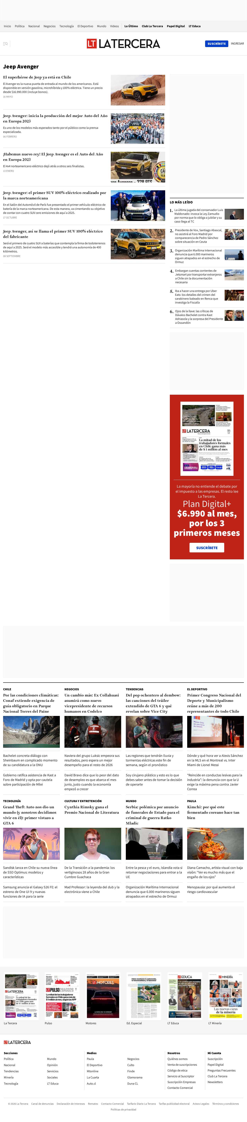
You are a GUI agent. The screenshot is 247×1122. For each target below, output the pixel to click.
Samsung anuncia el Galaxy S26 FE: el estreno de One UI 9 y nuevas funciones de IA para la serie (30, 892)
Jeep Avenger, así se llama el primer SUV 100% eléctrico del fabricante (53, 234)
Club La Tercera (152, 26)
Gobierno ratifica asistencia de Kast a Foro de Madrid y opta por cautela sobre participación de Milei (29, 779)
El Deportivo (85, 26)
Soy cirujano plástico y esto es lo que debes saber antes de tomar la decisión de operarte (154, 779)
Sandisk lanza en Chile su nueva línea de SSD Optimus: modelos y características (30, 872)
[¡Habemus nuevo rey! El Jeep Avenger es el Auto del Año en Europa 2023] (138, 167)
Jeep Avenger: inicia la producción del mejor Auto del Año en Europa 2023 (55, 118)
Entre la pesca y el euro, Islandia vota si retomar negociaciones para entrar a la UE (154, 872)
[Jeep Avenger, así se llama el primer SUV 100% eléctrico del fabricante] (138, 244)
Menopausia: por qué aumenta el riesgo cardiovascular (211, 889)
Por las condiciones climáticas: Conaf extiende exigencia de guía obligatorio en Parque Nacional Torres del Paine (31, 704)
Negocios (50, 26)
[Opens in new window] (103, 1019)
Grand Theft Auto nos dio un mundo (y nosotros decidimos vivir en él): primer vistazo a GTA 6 (29, 815)
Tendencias (134, 689)
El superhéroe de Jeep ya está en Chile (37, 77)
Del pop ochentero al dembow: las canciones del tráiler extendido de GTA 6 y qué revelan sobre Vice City (153, 704)
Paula (191, 801)
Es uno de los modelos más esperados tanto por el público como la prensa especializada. (50, 130)
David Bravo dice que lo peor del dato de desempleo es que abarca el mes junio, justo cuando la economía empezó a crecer (91, 782)
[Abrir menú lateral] (6, 44)
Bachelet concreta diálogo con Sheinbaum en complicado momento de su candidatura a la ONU (30, 760)
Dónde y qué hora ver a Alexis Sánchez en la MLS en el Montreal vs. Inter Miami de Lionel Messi (215, 760)
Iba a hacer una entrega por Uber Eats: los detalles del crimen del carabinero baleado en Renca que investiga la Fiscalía (196, 296)
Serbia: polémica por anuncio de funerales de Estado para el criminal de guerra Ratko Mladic (152, 815)
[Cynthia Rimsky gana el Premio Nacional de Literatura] (92, 844)
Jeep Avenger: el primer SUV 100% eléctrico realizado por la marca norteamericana (54, 195)
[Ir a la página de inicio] (123, 44)
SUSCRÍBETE (207, 547)
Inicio (7, 26)
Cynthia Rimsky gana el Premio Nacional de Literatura (91, 810)
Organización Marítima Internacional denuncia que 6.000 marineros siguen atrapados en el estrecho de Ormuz (198, 256)
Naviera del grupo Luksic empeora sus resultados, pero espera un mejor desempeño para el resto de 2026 (91, 760)
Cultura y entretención (83, 801)
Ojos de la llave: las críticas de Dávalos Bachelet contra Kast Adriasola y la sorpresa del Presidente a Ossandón (199, 317)
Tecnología (66, 26)
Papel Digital (176, 26)
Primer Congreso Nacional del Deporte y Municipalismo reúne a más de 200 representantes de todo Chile (214, 704)
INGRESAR (237, 43)
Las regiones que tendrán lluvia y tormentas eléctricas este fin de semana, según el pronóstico (149, 760)
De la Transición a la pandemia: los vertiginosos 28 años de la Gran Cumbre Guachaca (89, 872)
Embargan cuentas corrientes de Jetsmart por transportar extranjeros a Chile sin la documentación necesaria (198, 276)
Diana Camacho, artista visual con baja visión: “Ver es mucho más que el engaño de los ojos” (215, 872)
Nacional (34, 26)
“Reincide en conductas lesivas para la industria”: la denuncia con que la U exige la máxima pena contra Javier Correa (214, 782)
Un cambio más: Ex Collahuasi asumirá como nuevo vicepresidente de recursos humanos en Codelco (91, 704)
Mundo (101, 26)
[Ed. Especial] (144, 1019)
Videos (114, 26)
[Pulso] (62, 1019)
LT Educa (195, 26)
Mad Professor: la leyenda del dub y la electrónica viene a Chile (91, 889)
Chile (7, 689)
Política (20, 26)
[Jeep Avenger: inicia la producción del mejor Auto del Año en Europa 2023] (138, 128)
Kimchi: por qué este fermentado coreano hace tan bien (213, 812)
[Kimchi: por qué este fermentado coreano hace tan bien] (215, 844)
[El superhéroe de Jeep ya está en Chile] (138, 90)
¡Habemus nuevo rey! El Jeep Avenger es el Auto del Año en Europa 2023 (53, 157)
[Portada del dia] (206, 474)
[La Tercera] (21, 1019)
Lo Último (131, 26)
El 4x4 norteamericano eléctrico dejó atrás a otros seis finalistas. (44, 166)
